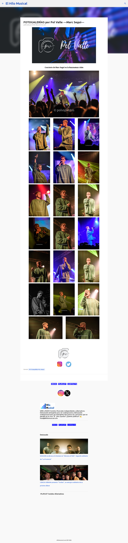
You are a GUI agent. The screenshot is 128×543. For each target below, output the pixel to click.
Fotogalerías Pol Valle (36, 369)
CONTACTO (72, 384)
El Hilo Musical (16, 3)
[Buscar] (30, 3)
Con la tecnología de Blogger (65, 536)
